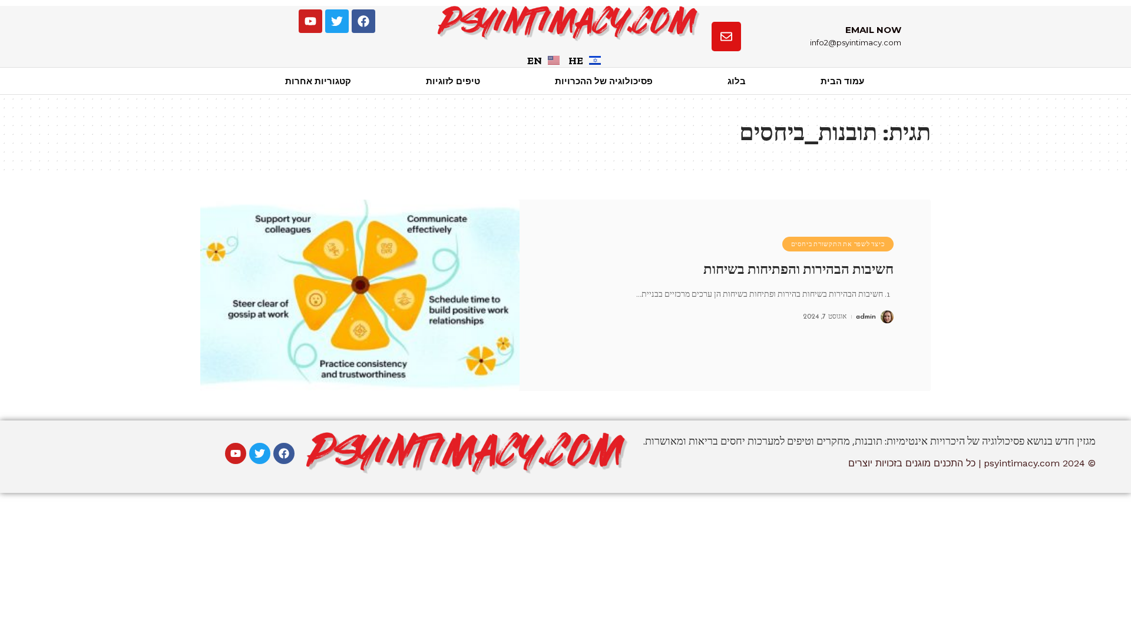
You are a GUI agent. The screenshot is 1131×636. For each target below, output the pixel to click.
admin (866, 316)
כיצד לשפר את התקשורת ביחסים (838, 244)
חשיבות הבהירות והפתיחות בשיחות (798, 269)
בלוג (736, 81)
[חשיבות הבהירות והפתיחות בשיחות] (360, 295)
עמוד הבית (842, 81)
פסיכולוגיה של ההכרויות (604, 81)
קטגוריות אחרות (318, 81)
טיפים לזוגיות (453, 81)
